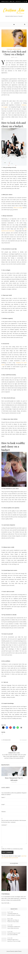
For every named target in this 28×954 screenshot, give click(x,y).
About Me (12, 1)
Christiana (5, 894)
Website (3, 811)
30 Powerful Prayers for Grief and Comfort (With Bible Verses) (13, 934)
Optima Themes (18, 951)
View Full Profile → (6, 903)
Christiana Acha (7, 740)
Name (3, 797)
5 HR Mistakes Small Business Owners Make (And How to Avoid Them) (13, 927)
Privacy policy (5, 1)
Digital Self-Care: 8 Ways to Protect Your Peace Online (13, 920)
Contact (17, 1)
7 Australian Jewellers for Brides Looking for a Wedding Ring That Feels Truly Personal (13, 914)
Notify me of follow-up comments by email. (12, 848)
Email (3, 804)
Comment (4, 825)
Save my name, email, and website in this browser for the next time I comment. (13, 821)
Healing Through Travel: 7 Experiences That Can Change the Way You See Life (13, 940)
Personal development (14, 49)
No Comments (23, 740)
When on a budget (18, 207)
